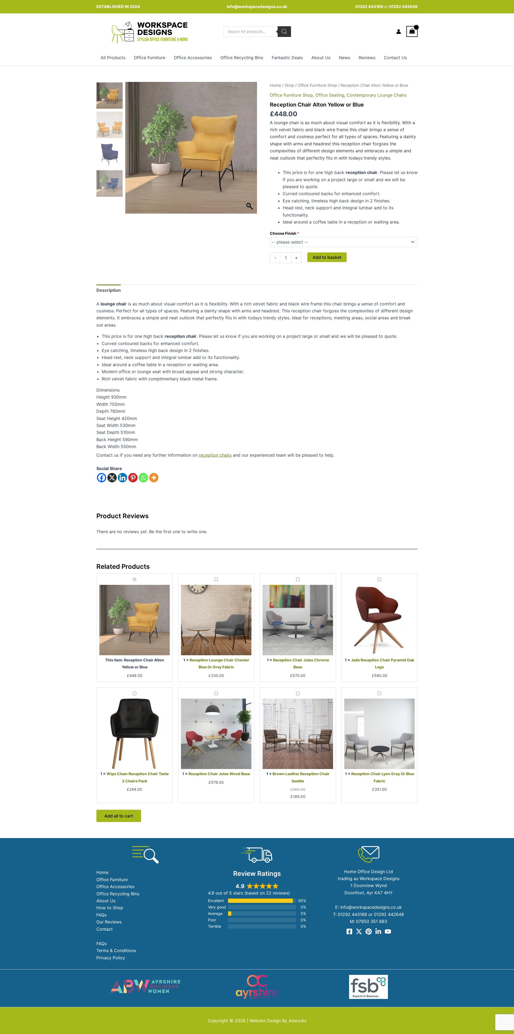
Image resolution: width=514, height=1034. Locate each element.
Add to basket (327, 257)
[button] (250, 150)
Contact (104, 929)
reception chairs (215, 455)
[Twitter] (359, 931)
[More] (153, 477)
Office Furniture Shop (317, 85)
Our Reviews (109, 922)
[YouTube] (388, 931)
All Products (113, 57)
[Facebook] (101, 477)
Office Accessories (193, 57)
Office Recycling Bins (241, 57)
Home (275, 85)
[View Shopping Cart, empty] (412, 31)
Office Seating (329, 95)
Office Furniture (149, 57)
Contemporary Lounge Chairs (377, 95)
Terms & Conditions (116, 950)
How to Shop (109, 907)
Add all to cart (118, 816)
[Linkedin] (122, 477)
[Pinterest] (133, 477)
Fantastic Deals (287, 57)
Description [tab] (108, 290)
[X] (112, 477)
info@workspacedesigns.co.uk (257, 6)
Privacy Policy (110, 957)
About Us (320, 57)
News (344, 57)
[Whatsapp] (143, 477)
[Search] (284, 31)
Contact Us (395, 57)
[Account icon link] (398, 31)
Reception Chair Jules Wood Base (219, 773)
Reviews (367, 57)
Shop (289, 85)
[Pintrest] (368, 931)
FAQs (101, 915)
